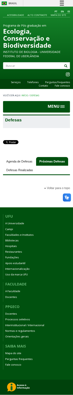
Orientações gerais (17, 336)
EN (62, 11)
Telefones (33, 82)
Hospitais (11, 246)
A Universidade (14, 223)
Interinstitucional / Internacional (24, 325)
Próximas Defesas (53, 161)
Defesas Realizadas (19, 170)
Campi (9, 229)
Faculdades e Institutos (19, 235)
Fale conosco (62, 85)
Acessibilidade (15, 15)
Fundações (12, 257)
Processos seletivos (17, 319)
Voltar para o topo (58, 188)
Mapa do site (58, 15)
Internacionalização (17, 269)
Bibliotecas (12, 240)
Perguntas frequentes (57, 82)
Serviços (15, 82)
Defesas (34, 95)
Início (24, 95)
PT (56, 11)
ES (69, 11)
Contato (43, 85)
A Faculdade (12, 291)
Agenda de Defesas (19, 161)
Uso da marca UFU (16, 274)
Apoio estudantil (15, 263)
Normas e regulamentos (20, 331)
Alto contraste (37, 15)
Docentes (11, 297)
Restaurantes (13, 251)
